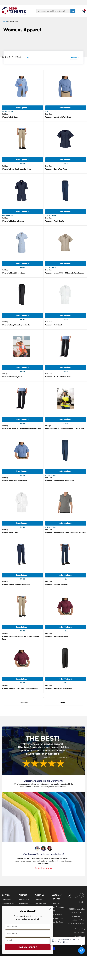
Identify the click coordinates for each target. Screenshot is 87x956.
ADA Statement (79, 936)
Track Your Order (58, 907)
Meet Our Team (57, 922)
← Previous (23, 703)
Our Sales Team (40, 903)
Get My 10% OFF (28, 947)
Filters (74, 57)
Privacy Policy (80, 929)
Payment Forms (57, 918)
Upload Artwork (24, 900)
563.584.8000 (79, 916)
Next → (63, 703)
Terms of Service (79, 932)
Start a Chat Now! (42, 868)
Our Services (6, 900)
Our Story (38, 900)
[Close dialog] (50, 909)
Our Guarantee (57, 915)
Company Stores (8, 903)
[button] (18, 57)
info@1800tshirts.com (76, 924)
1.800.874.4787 (78, 920)
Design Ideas (23, 903)
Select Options (21, 108)
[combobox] (55, 11)
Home (5, 21)
